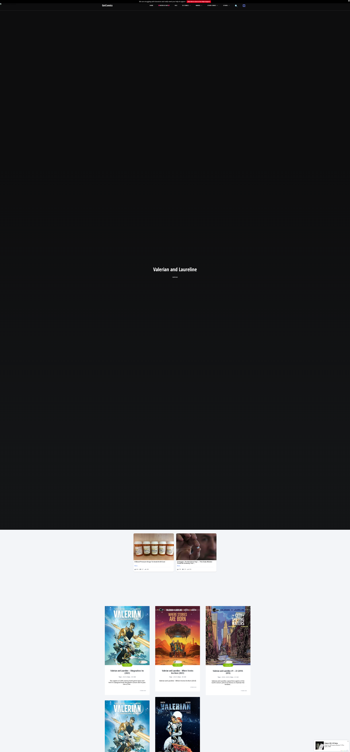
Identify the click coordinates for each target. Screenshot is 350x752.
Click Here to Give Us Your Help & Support (199, 1)
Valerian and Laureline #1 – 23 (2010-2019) (228, 672)
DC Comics (185, 5)
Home (151, 5)
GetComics (107, 5)
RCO (176, 5)
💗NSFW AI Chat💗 (164, 5)
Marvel (198, 5)
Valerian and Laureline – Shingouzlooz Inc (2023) (127, 672)
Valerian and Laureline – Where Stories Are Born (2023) (177, 672)
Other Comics (211, 5)
